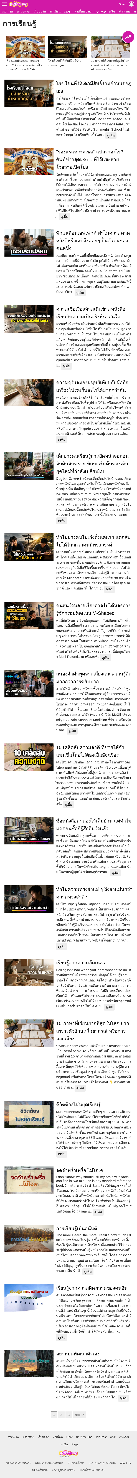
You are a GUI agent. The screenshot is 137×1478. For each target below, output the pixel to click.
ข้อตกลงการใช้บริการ (18, 1463)
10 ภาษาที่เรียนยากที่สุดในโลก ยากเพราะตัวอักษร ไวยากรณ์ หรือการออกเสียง (92, 1031)
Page (75, 1444)
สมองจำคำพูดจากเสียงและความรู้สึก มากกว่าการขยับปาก (93, 677)
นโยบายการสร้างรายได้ (102, 1463)
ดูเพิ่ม (111, 135)
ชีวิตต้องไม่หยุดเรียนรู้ (78, 1104)
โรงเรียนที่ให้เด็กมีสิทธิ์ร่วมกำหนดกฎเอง (93, 87)
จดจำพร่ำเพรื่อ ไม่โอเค (79, 1170)
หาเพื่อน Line (82, 11)
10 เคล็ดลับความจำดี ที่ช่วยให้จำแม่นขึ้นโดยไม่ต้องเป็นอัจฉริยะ (90, 751)
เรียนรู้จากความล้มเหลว (80, 962)
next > (79, 1415)
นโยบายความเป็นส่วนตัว (49, 1463)
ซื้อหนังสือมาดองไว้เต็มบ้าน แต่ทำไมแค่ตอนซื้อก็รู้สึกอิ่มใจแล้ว (93, 824)
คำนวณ (124, 11)
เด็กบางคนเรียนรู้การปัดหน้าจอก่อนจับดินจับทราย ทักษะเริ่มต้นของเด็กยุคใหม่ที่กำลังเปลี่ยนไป (92, 463)
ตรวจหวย (23, 11)
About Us (125, 1463)
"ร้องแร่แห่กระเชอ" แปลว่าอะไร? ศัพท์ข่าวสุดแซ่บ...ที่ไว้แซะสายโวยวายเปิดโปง (89, 159)
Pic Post (100, 12)
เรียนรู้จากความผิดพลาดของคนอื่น (92, 1288)
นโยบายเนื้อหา (75, 1463)
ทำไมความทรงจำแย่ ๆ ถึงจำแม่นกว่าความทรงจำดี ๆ (94, 893)
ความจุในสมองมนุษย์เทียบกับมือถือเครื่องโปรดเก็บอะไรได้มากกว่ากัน (92, 386)
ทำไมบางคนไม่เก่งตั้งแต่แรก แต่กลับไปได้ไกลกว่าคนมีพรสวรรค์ (93, 541)
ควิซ (112, 11)
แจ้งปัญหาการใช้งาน (63, 1470)
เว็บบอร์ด (40, 11)
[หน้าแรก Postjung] (18, 4)
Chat (67, 12)
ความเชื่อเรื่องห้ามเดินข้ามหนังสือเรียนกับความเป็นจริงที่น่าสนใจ (90, 312)
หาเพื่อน (55, 11)
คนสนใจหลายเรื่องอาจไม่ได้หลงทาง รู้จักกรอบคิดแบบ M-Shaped (93, 609)
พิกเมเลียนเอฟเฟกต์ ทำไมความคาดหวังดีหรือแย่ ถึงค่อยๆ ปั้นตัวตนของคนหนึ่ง (93, 240)
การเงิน (63, 1444)
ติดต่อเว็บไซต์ (40, 1470)
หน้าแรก (7, 11)
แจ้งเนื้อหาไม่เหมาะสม (92, 1470)
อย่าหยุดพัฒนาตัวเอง (78, 1353)
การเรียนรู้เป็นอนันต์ (76, 1228)
